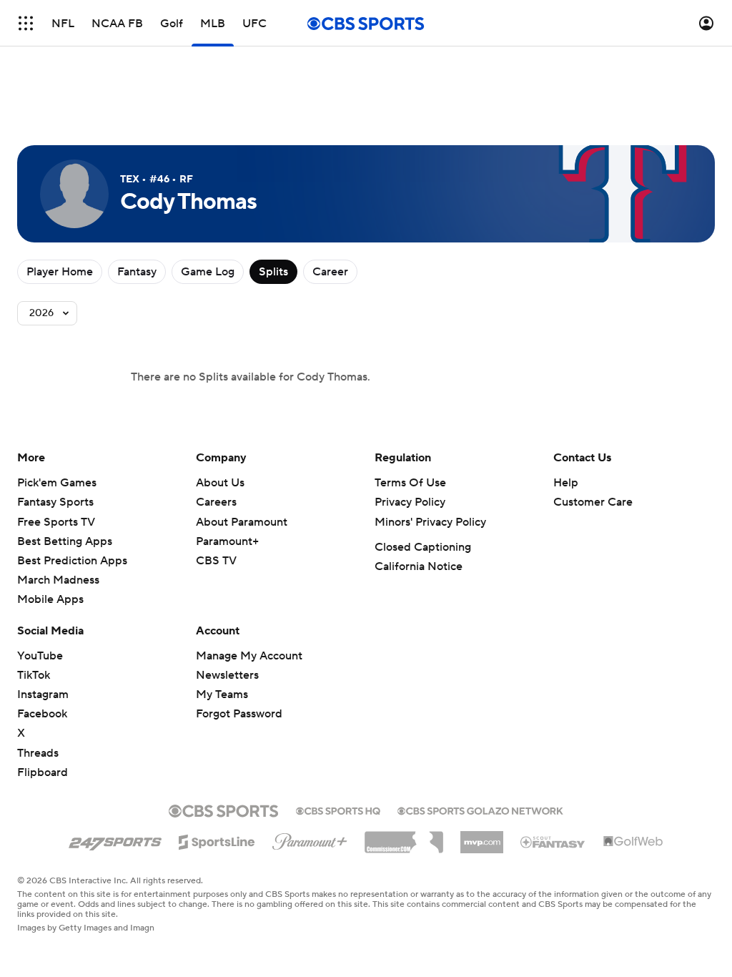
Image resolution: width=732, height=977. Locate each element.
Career (330, 272)
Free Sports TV (56, 522)
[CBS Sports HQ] (338, 809)
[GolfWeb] (633, 842)
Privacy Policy (410, 502)
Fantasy (137, 272)
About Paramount (241, 522)
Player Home (59, 272)
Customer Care (593, 502)
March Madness (58, 580)
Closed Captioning (423, 547)
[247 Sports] (115, 840)
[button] (26, 23)
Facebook (42, 714)
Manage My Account (249, 656)
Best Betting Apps (64, 541)
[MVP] (481, 837)
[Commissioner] (404, 837)
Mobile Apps (50, 599)
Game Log (207, 272)
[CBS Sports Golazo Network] (480, 809)
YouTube (40, 656)
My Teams (222, 694)
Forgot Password (239, 714)
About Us (220, 483)
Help (565, 483)
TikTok (33, 675)
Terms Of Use (410, 483)
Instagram (43, 694)
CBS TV (216, 561)
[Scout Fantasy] (553, 841)
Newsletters (227, 675)
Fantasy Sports (55, 502)
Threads (38, 753)
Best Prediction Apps (72, 561)
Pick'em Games (57, 483)
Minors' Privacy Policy (430, 522)
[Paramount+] (309, 839)
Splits (273, 272)
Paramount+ (227, 541)
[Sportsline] (217, 840)
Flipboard (42, 772)
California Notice (419, 566)
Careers (216, 502)
